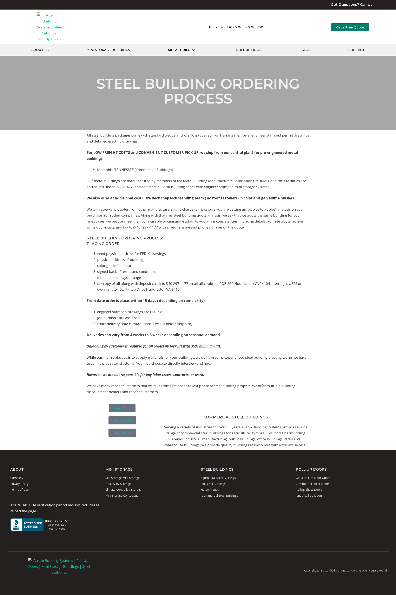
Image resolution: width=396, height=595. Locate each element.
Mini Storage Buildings (108, 50)
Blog (306, 50)
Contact (356, 50)
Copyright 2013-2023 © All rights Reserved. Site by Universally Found (345, 570)
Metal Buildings (183, 50)
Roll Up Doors (249, 50)
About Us (40, 50)
